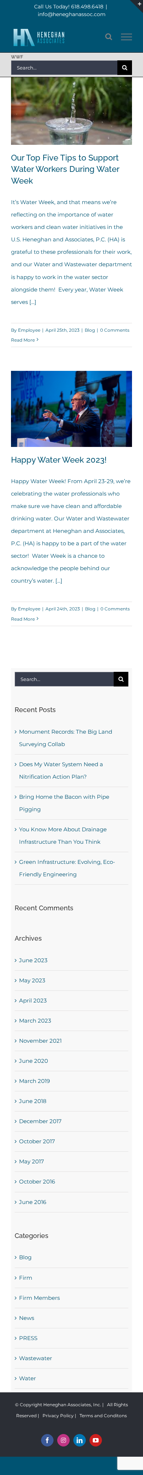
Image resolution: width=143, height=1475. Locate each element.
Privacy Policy (58, 1415)
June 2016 (32, 1202)
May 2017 (31, 1161)
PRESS (28, 1338)
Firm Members (39, 1297)
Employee (29, 330)
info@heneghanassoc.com (72, 14)
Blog (90, 330)
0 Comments (114, 330)
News (26, 1317)
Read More (23, 340)
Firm (25, 1277)
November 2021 (40, 1040)
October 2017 (37, 1141)
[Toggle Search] (108, 36)
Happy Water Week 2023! (59, 459)
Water (27, 1378)
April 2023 (33, 1000)
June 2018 (33, 1101)
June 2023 (33, 960)
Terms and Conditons (103, 1415)
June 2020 (33, 1060)
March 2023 (35, 1020)
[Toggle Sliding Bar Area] (136, 6)
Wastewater (35, 1358)
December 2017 (40, 1121)
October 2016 (37, 1181)
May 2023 (32, 980)
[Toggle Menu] (127, 37)
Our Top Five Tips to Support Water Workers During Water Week (65, 169)
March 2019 (34, 1080)
